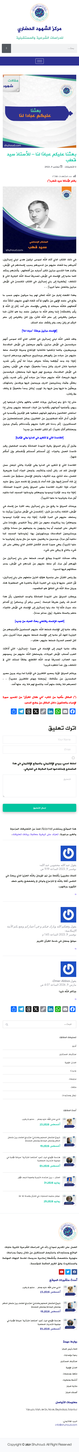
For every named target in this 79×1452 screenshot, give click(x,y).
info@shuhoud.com (66, 1425)
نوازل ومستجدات (69, 1095)
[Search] (6, 48)
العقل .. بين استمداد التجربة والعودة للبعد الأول (39, 1177)
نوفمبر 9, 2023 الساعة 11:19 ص (58, 869)
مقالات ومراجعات (70, 1374)
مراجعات (72, 1079)
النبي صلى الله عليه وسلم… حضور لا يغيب (41, 1119)
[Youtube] (61, 1272)
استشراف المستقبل (67, 1054)
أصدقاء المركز (71, 1392)
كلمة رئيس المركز (69, 1349)
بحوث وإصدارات (70, 1355)
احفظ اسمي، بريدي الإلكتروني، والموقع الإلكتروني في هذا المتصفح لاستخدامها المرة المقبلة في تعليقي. (44, 766)
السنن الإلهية (70, 1062)
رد (75, 894)
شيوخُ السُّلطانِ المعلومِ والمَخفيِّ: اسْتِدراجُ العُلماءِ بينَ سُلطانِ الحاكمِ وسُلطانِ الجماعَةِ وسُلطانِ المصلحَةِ (34, 1139)
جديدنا (73, 1071)
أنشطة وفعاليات (70, 1380)
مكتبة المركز (72, 1386)
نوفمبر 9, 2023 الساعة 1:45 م (59, 934)
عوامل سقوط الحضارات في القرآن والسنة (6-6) (39, 1196)
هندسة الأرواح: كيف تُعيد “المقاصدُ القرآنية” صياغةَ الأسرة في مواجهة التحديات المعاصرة (33, 1159)
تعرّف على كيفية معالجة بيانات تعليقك (35, 834)
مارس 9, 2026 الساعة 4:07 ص (58, 985)
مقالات (73, 1087)
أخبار (74, 1046)
